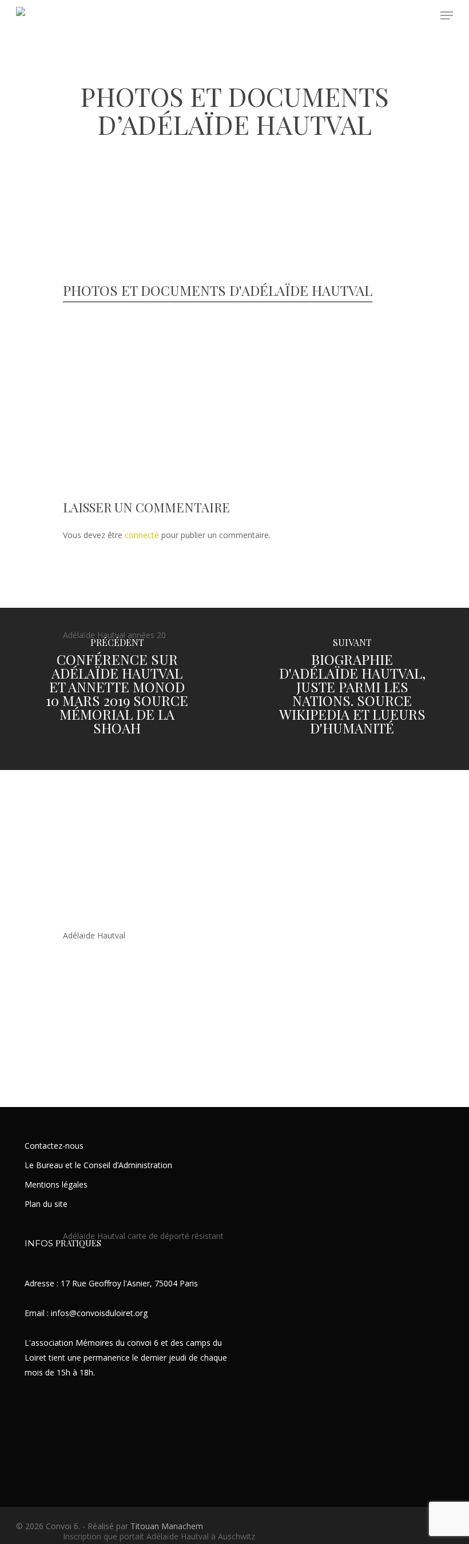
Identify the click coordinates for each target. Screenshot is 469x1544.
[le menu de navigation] (446, 15)
